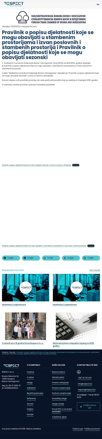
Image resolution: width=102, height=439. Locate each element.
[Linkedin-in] (79, 372)
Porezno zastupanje (60, 382)
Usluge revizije (58, 404)
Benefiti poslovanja (35, 393)
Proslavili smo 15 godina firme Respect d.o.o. (23, 343)
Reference (31, 398)
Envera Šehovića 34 (10, 376)
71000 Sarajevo (8, 379)
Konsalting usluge (59, 398)
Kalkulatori (31, 388)
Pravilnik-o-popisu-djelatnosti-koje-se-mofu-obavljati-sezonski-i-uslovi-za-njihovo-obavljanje (36, 165)
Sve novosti (95, 270)
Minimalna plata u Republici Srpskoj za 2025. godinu (73, 344)
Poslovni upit (78, 429)
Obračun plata (58, 377)
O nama (30, 377)
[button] (98, 4)
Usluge (30, 382)
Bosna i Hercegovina (10, 381)
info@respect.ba (85, 384)
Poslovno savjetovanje (61, 393)
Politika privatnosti (92, 429)
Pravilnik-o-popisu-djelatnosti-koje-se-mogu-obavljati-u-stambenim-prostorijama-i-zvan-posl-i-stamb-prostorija (44, 246)
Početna (5, 352)
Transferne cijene (59, 417)
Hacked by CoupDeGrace (14, 304)
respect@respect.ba (86, 390)
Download (75, 165)
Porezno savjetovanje (61, 388)
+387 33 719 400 (85, 378)
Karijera (30, 409)
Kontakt (30, 414)
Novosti (12, 352)
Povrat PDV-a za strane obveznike (62, 410)
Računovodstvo (58, 372)
